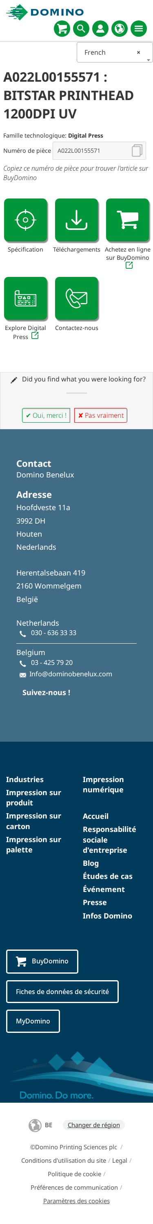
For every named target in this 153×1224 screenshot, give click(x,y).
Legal (119, 1160)
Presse (95, 902)
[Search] (81, 28)
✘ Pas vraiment (101, 415)
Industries (25, 779)
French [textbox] (112, 52)
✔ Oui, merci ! (46, 415)
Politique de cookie (74, 1174)
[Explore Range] (25, 298)
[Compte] (100, 28)
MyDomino (33, 1021)
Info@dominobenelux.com (70, 673)
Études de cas (108, 876)
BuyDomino (50, 960)
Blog (91, 863)
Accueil (96, 816)
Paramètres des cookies (76, 1201)
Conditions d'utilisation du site (63, 1160)
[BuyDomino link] (127, 219)
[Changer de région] (119, 28)
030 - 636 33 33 (53, 632)
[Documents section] (76, 219)
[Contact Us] (76, 298)
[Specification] (25, 219)
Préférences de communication (74, 1187)
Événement (104, 889)
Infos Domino (107, 916)
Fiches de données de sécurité (62, 991)
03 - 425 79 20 (52, 662)
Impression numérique (103, 784)
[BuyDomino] (62, 28)
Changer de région (94, 1125)
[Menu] (139, 28)
